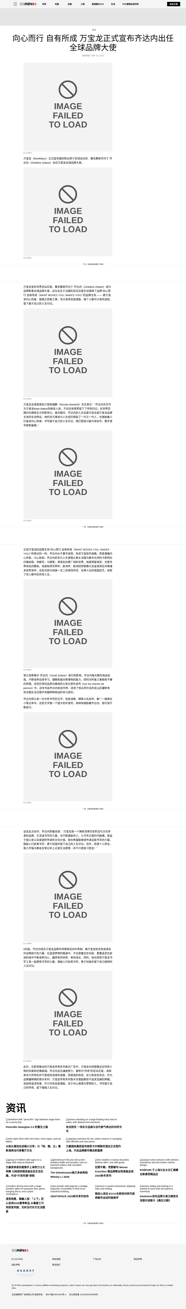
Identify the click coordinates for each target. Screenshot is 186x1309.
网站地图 (56, 1259)
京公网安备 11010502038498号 (83, 1294)
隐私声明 (16, 1265)
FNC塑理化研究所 (130, 4)
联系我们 (56, 1265)
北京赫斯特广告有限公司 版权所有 (27, 1294)
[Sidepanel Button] (15, 4)
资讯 (16, 1108)
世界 (44, 4)
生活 (113, 4)
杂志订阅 (174, 4)
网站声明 (138, 1259)
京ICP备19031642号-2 (56, 1294)
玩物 (70, 4)
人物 (83, 4)
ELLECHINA (17, 1259)
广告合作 (97, 1259)
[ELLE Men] (28, 4)
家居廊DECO (98, 4)
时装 (57, 4)
